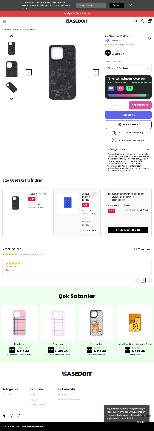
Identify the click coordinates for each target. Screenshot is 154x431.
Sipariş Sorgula (37, 404)
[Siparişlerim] (142, 21)
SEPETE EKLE (140, 105)
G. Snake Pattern (37, 193)
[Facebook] (4, 416)
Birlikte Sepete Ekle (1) (128, 229)
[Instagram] (11, 416)
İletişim (62, 394)
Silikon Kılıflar (29, 29)
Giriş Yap (34, 394)
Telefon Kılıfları (10, 29)
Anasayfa (7, 394)
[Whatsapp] (18, 416)
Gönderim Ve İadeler (69, 399)
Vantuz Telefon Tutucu (86, 196)
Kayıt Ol (34, 399)
